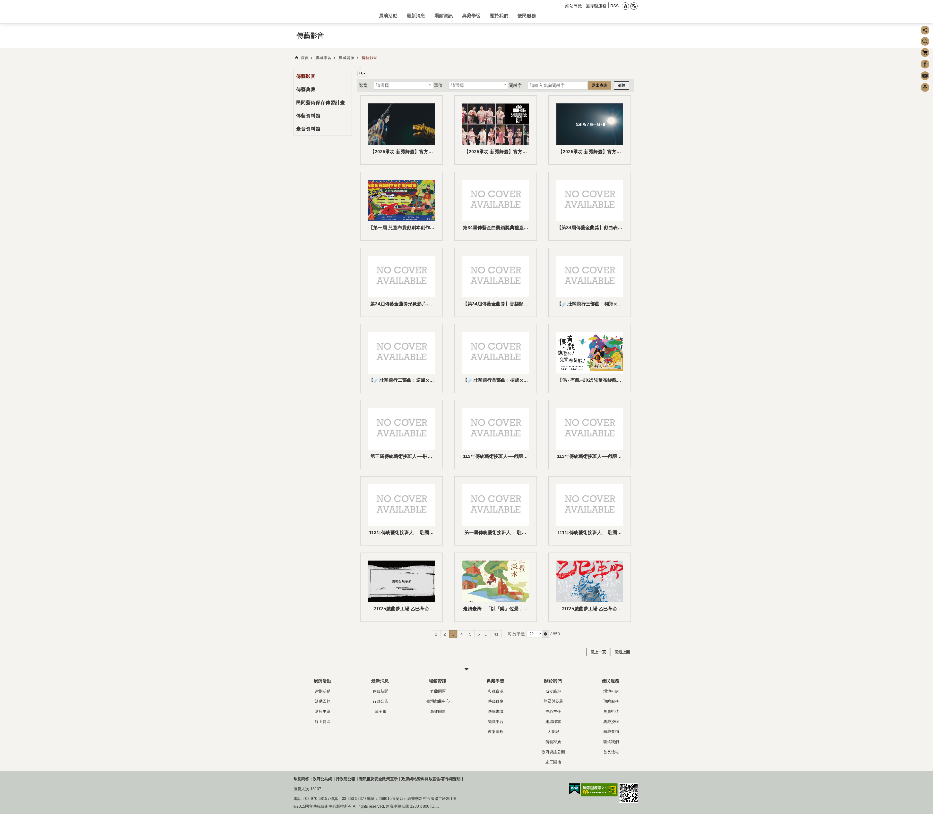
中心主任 (553, 711)
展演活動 (388, 15)
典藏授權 (611, 722)
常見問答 (301, 779)
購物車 (925, 52)
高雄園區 (438, 711)
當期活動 (322, 691)
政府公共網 (322, 779)
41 (496, 634)
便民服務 (527, 15)
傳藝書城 (495, 711)
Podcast (925, 87)
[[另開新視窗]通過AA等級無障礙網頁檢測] (599, 790)
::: (359, 67)
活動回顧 (322, 701)
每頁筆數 (516, 633)
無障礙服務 (596, 6)
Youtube (925, 75)
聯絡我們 (611, 742)
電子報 (380, 711)
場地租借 (611, 691)
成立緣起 (553, 691)
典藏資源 (346, 58)
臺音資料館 (308, 128)
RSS (614, 6)
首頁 (305, 58)
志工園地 (553, 762)
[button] (403, 86)
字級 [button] (625, 6)
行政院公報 (345, 779)
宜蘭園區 (438, 691)
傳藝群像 (495, 701)
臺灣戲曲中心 (438, 701)
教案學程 (495, 732)
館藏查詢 (611, 732)
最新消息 (416, 15)
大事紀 (553, 732)
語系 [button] (634, 6)
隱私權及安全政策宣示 (378, 779)
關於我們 (499, 15)
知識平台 (495, 722)
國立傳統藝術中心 (332, 11)
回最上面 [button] (622, 652)
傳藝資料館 (308, 115)
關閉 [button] (466, 669)
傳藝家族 (553, 742)
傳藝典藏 (306, 89)
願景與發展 (553, 701)
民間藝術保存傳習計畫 (320, 102)
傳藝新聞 (380, 691)
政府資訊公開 (553, 752)
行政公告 (380, 701)
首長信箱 (611, 752)
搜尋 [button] (925, 41)
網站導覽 (573, 6)
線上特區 (322, 722)
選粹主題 (322, 711)
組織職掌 (553, 722)
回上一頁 (598, 652)
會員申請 (611, 711)
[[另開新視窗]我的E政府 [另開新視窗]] (574, 789)
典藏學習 (471, 15)
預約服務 (611, 701)
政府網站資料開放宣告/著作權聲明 (431, 779)
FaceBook (925, 64)
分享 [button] (925, 30)
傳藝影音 (369, 58)
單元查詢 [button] (362, 73)
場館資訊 (443, 15)
